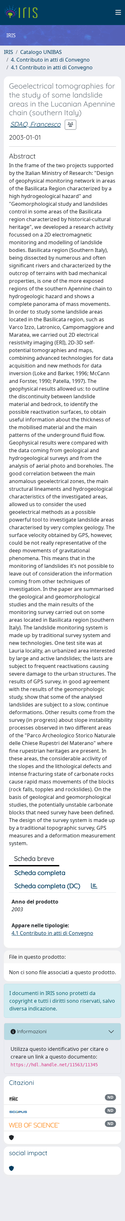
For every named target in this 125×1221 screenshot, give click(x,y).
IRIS (8, 52)
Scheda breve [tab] (34, 858)
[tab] (94, 886)
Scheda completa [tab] (39, 873)
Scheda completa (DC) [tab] (47, 886)
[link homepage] (23, 12)
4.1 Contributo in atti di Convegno (52, 67)
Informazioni (31, 1031)
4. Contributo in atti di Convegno (50, 59)
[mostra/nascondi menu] (118, 12)
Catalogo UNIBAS (41, 52)
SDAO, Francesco (35, 124)
